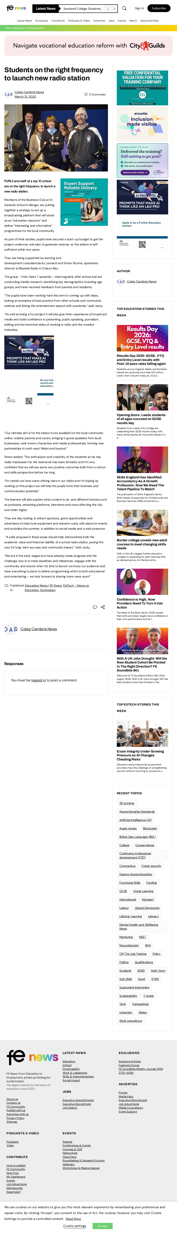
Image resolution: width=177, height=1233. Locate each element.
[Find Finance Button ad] (142, 160)
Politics (124, 962)
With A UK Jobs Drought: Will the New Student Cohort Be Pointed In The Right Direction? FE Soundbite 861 (83, 9)
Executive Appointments (78, 1100)
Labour (124, 908)
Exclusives (41, 20)
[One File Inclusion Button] (142, 124)
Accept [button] (102, 1226)
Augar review (128, 828)
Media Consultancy (131, 1108)
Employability (71, 1069)
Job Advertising (129, 1104)
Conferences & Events (77, 1145)
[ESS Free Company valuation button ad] (142, 87)
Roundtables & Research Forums (84, 1160)
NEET (142, 937)
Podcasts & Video (79, 20)
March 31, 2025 (25, 96)
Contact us (13, 1103)
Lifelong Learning (130, 916)
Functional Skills (129, 883)
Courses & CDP (72, 1149)
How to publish (16, 1165)
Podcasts (12, 1142)
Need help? (13, 1192)
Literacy (153, 916)
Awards (67, 1142)
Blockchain (150, 828)
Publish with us (15, 1110)
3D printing (126, 803)
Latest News (24, 20)
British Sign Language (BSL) (137, 837)
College (124, 845)
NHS (148, 945)
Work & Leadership (75, 1073)
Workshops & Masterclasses (81, 1168)
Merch (133, 20)
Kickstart (148, 899)
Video (10, 1145)
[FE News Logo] (16, 8)
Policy (157, 954)
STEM (155, 979)
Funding (151, 883)
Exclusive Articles (130, 1061)
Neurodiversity (129, 945)
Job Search (70, 1108)
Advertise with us (17, 1114)
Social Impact (71, 1080)
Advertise (99, 20)
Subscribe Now (150, 20)
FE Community (15, 1106)
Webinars (69, 1164)
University (126, 1012)
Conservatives (144, 845)
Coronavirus (127, 866)
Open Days (70, 1157)
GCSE (123, 891)
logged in (38, 680)
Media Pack (126, 1096)
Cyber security (151, 866)
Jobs (111, 20)
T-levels (148, 996)
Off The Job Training (133, 954)
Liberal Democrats (147, 908)
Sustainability (128, 996)
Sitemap (11, 1122)
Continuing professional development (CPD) (135, 855)
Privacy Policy (15, 1118)
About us (12, 1099)
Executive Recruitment (77, 1104)
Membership (14, 1188)
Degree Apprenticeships (135, 874)
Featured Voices (129, 1065)
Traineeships (140, 1004)
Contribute (58, 20)
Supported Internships (134, 987)
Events (122, 20)
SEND (141, 970)
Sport (141, 979)
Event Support (128, 1111)
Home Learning (143, 891)
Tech (122, 1004)
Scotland (125, 970)
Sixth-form (158, 970)
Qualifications (144, 962)
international (127, 899)
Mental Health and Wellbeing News (138, 927)
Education (69, 1061)
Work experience (130, 1021)
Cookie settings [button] (74, 1226)
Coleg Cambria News (29, 92)
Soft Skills (125, 979)
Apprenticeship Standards (137, 811)
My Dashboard (15, 1176)
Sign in (139, 8)
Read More (73, 1219)
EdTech (67, 1065)
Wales (143, 1012)
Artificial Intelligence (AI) (135, 820)
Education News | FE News (43, 585)
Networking (70, 1153)
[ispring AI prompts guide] (29, 367)
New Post (12, 1173)
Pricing (123, 1092)
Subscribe (159, 8)
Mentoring (126, 937)
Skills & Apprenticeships (78, 1076)
